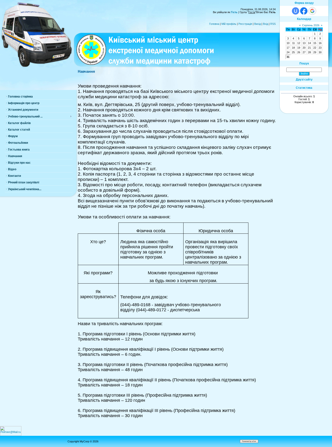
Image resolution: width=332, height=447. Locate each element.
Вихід (257, 23)
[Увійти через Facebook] (303, 11)
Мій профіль (228, 23)
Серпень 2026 (310, 25)
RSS (273, 23)
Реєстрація (245, 23)
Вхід (265, 23)
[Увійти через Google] (312, 11)
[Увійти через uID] (295, 11)
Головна (214, 23)
